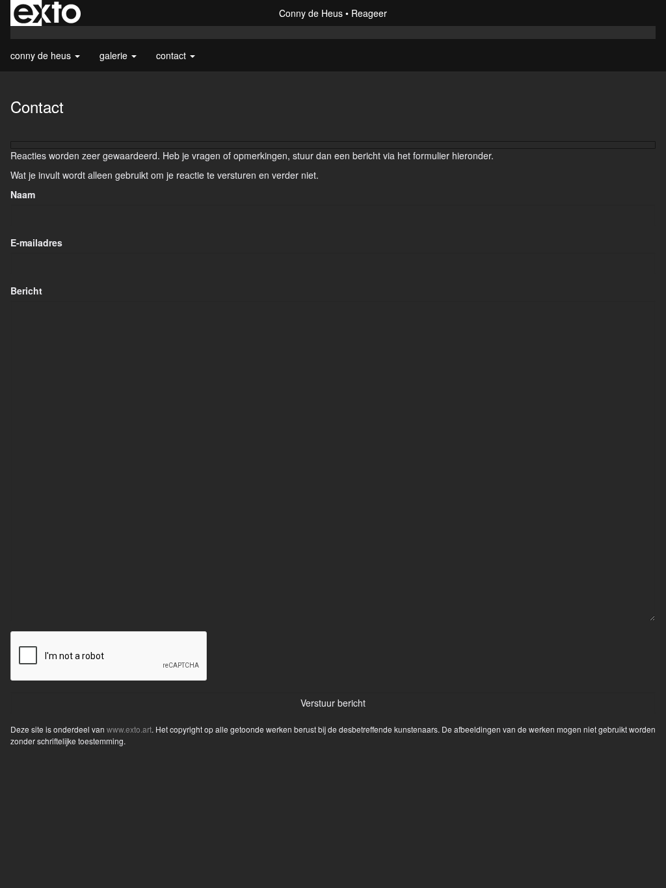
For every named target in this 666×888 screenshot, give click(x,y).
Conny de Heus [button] (41, 55)
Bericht (26, 290)
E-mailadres (36, 242)
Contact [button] (172, 55)
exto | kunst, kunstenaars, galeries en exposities (47, 13)
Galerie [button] (115, 55)
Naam (22, 194)
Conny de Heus (311, 13)
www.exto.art (129, 729)
